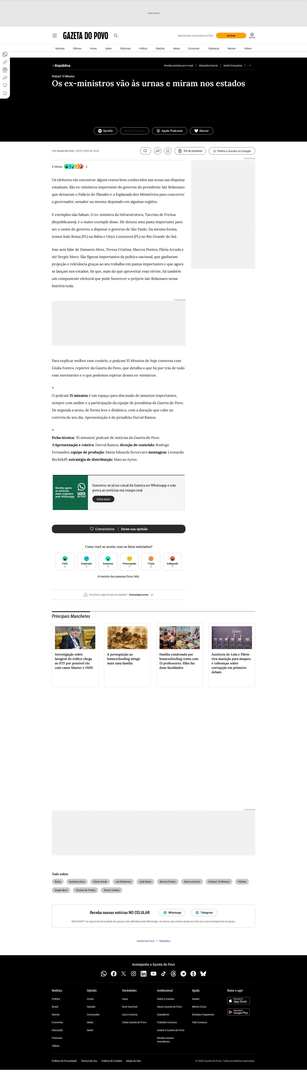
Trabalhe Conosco (167, 1022)
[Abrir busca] (116, 35)
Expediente (163, 1014)
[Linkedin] (143, 974)
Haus (125, 998)
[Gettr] (193, 974)
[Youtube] (153, 974)
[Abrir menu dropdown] (250, 65)
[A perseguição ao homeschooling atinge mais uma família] (127, 637)
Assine (195, 998)
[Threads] (173, 974)
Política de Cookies (111, 1060)
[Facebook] (114, 974)
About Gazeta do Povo (169, 1006)
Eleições (160, 48)
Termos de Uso (89, 1060)
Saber (108, 48)
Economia (193, 48)
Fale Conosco (199, 1022)
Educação (57, 1030)
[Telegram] (183, 974)
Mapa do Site (133, 1060)
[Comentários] (145, 150)
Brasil (55, 1006)
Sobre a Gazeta (165, 998)
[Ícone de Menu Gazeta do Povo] (55, 35)
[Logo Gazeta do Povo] (85, 35)
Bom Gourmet (130, 1006)
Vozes (93, 48)
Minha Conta (199, 1006)
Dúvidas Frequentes (203, 1014)
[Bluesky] (203, 974)
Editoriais (125, 48)
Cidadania (213, 48)
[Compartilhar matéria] (157, 150)
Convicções (93, 1014)
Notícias (59, 48)
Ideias (176, 48)
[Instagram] (133, 974)
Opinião (91, 1006)
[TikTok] (163, 974)
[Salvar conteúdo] (168, 150)
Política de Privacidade (64, 1060)
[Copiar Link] (4, 62)
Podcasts (57, 1038)
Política (143, 48)
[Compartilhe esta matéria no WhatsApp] (4, 54)
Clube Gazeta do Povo (134, 1022)
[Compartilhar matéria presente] (4, 69)
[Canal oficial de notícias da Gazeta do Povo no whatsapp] (104, 974)
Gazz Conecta (130, 1014)
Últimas (77, 48)
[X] (123, 974)
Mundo (232, 48)
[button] (118, 596)
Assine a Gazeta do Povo (170, 1030)
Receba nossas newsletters (165, 1040)
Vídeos (248, 48)
